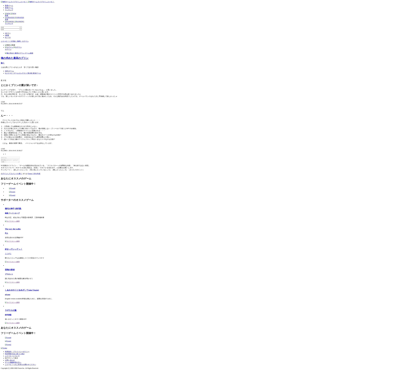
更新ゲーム (9, 8)
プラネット (9, 274)
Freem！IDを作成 (34, 173)
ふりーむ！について (12, 356)
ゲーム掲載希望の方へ (13, 362)
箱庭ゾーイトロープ (12, 213)
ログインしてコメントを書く (11, 173)
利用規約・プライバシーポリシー (17, 352)
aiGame (7, 294)
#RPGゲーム (9, 71)
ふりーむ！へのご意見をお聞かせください (20, 364)
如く (3, 63)
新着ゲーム (9, 5)
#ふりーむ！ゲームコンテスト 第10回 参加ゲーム (23, 73)
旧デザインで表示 (11, 358)
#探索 (7, 35)
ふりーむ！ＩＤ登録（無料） (11, 41)
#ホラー (8, 33)
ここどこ (8, 254)
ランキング (9, 10)
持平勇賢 (8, 315)
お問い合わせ (10, 360)
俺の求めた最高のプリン (15, 58)
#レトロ (8, 37)
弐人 (6, 233)
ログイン (25, 41)
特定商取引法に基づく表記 (15, 354)
